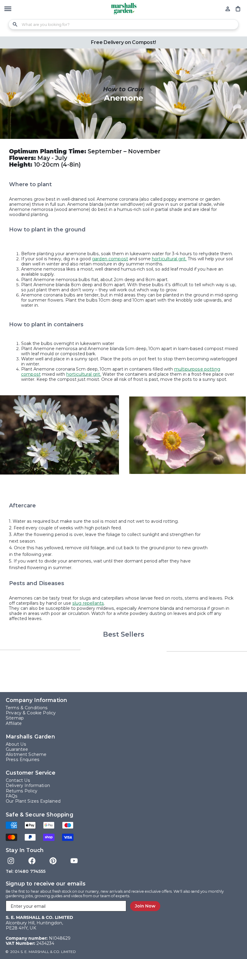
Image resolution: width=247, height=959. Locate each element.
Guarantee (17, 749)
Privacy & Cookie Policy (31, 713)
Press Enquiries (22, 759)
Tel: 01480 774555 (25, 871)
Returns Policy (21, 791)
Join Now (145, 906)
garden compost (110, 259)
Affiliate (14, 723)
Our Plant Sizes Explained (33, 801)
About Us (16, 744)
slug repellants (88, 603)
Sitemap (15, 718)
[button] (8, 9)
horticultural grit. (169, 259)
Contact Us (18, 780)
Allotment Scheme (26, 754)
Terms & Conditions (27, 707)
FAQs (12, 796)
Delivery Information (28, 785)
